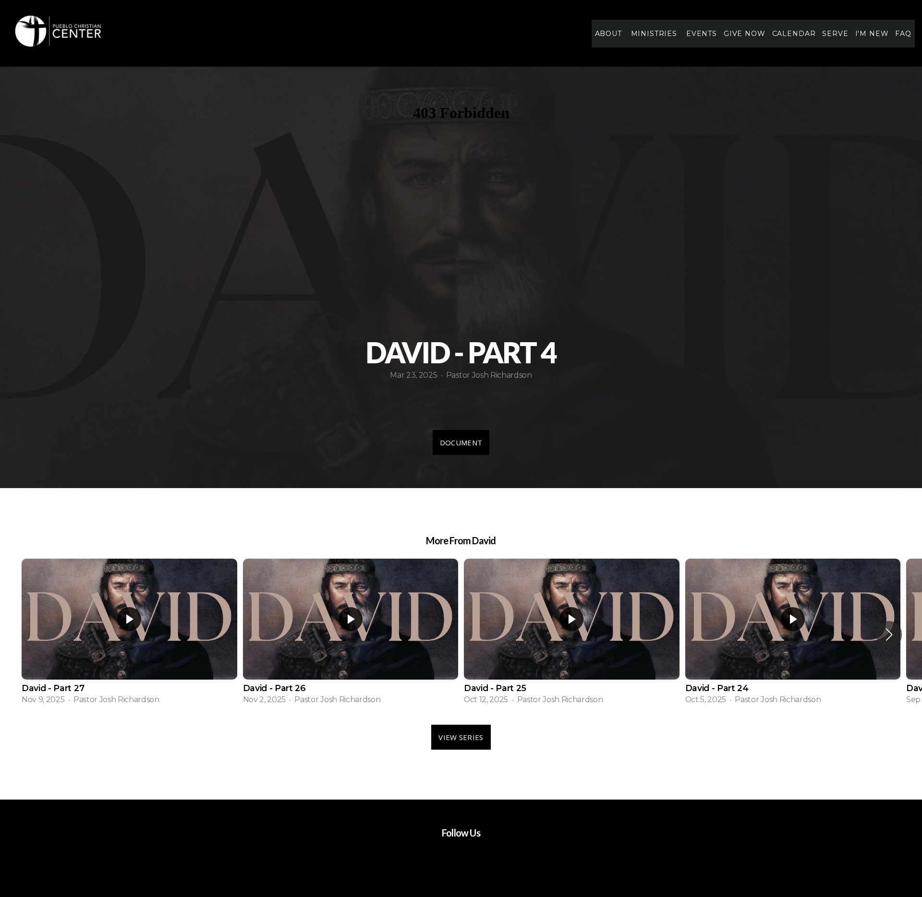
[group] (129, 634)
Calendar (794, 33)
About (609, 33)
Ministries (655, 33)
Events (701, 33)
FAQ (903, 33)
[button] (889, 634)
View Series (460, 737)
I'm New (872, 33)
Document (461, 442)
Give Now (744, 33)
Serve (835, 33)
